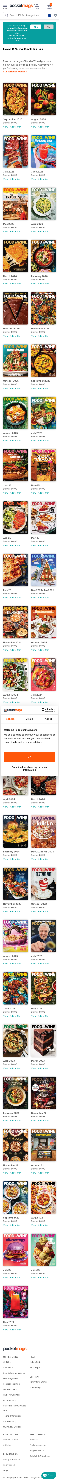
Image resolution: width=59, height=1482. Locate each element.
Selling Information (11, 1459)
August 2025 (10, 433)
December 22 (38, 1113)
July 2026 (8, 171)
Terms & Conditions (12, 1416)
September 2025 (40, 380)
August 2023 (10, 956)
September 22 (11, 1217)
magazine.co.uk (37, 1450)
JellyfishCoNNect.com (40, 1456)
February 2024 (11, 851)
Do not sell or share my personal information (29, 768)
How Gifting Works (38, 1382)
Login (5, 1470)
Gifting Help (35, 1387)
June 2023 (9, 1008)
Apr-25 (7, 538)
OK (29, 756)
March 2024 (38, 799)
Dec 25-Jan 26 (11, 328)
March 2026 (10, 276)
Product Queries (10, 1439)
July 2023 (36, 956)
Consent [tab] (10, 718)
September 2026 (12, 119)
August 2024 (10, 694)
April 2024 (9, 799)
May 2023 (36, 1008)
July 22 (7, 1270)
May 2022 (8, 1322)
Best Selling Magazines (14, 1373)
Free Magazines (10, 1378)
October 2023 (39, 904)
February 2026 (39, 276)
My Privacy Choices (12, 1427)
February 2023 (11, 1113)
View (5, 127)
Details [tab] (29, 718)
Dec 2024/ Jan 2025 (42, 590)
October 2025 (11, 380)
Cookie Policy (9, 1421)
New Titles (8, 1367)
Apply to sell (9, 1465)
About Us (34, 1439)
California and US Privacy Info (14, 1408)
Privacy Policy (9, 1400)
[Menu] (5, 6)
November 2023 (12, 904)
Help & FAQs (35, 1362)
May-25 (35, 485)
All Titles (7, 1362)
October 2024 (39, 642)
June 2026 (37, 171)
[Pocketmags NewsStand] (20, 6)
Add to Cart (15, 127)
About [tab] (48, 718)
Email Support (36, 1367)
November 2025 (40, 328)
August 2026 (38, 119)
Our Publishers (10, 1389)
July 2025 (36, 433)
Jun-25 (7, 485)
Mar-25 (35, 538)
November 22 (10, 1165)
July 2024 (36, 694)
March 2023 (38, 1060)
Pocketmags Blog (11, 1384)
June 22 (35, 1270)
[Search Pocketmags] (6, 16)
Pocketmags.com (38, 1445)
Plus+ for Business (11, 1395)
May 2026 (8, 224)
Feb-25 (7, 590)
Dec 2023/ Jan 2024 (42, 851)
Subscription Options (15, 71)
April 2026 (37, 224)
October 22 (37, 1165)
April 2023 (9, 1060)
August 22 (37, 1217)
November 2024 (12, 642)
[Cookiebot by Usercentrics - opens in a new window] (42, 710)
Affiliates (7, 1445)
